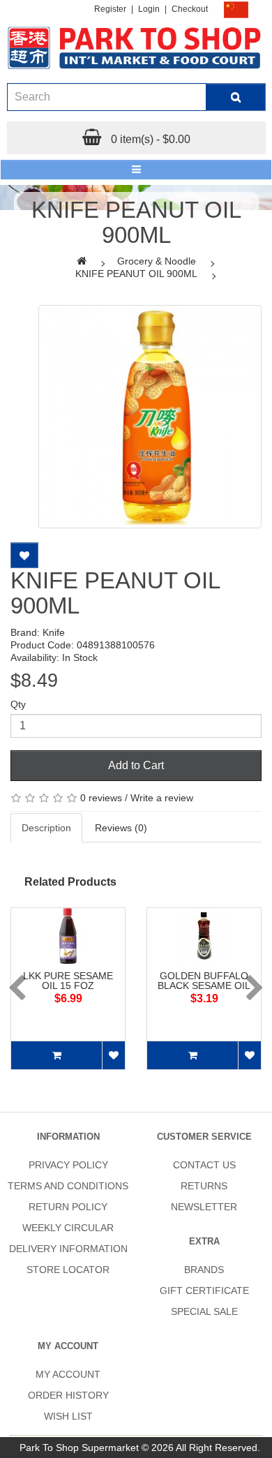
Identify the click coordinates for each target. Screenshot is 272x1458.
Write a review (161, 797)
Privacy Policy (68, 1164)
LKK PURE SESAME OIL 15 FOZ (68, 980)
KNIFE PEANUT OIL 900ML (136, 273)
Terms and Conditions (68, 1185)
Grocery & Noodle (156, 261)
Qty (18, 704)
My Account (68, 1374)
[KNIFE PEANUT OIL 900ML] (150, 416)
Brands (204, 1269)
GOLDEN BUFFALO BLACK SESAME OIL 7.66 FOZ (204, 985)
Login (149, 9)
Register (110, 9)
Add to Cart (136, 765)
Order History (68, 1395)
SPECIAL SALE (204, 1311)
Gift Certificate (204, 1290)
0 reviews (101, 797)
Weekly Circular (68, 1227)
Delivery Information (68, 1248)
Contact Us (204, 1164)
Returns (204, 1185)
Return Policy (68, 1206)
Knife (54, 632)
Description (46, 827)
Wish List (68, 1416)
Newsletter (204, 1206)
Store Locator (68, 1269)
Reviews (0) (121, 827)
